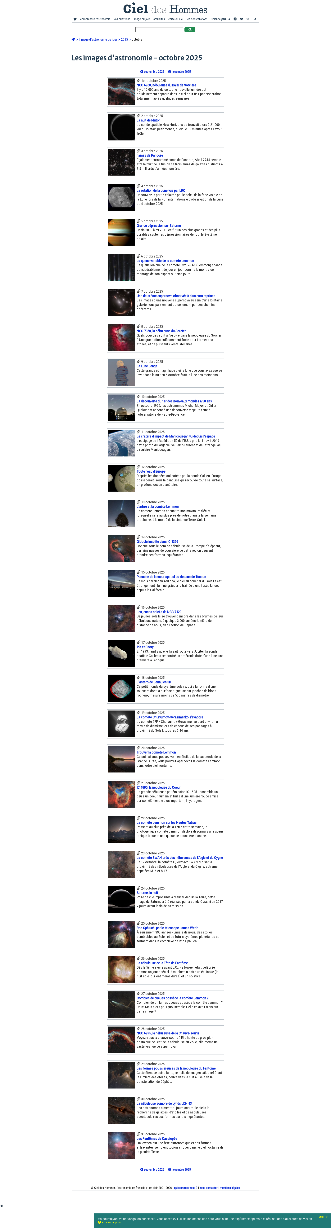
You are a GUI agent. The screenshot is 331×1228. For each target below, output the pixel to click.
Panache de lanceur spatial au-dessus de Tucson (171, 576)
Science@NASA (220, 19)
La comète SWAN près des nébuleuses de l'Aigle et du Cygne (180, 857)
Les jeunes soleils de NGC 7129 (159, 612)
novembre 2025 (181, 71)
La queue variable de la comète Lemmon (165, 260)
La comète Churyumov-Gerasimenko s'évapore (170, 717)
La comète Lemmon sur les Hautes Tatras (167, 822)
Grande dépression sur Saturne (159, 225)
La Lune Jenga (147, 366)
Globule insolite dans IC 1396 (157, 541)
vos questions (122, 19)
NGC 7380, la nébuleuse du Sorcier (161, 331)
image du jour (142, 19)
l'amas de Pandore (150, 155)
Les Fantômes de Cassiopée (157, 1138)
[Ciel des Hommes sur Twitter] (241, 19)
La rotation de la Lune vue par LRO (161, 190)
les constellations (197, 19)
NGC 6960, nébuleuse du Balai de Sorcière (166, 85)
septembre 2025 (153, 71)
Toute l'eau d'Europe (151, 471)
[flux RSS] (248, 19)
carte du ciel (175, 19)
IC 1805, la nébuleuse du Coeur (159, 787)
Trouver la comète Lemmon (156, 752)
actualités (159, 19)
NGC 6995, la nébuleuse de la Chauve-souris (168, 1033)
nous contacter (209, 1188)
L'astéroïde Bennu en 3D (154, 682)
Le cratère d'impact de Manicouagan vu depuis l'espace (176, 436)
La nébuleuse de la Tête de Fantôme (162, 963)
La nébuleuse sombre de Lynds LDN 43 (164, 1103)
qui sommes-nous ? (185, 1188)
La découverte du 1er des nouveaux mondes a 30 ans (174, 401)
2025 (125, 39)
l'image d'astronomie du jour (98, 39)
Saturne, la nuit (147, 892)
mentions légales (230, 1188)
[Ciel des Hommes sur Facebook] (235, 19)
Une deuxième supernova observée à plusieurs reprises (176, 296)
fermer (324, 1216)
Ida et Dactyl (145, 647)
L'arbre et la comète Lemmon (158, 506)
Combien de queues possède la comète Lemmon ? (172, 998)
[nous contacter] (254, 19)
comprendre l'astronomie (95, 19)
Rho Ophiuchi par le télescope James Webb (167, 928)
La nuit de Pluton (149, 120)
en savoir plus (111, 1222)
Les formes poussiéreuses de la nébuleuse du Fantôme (176, 1068)
